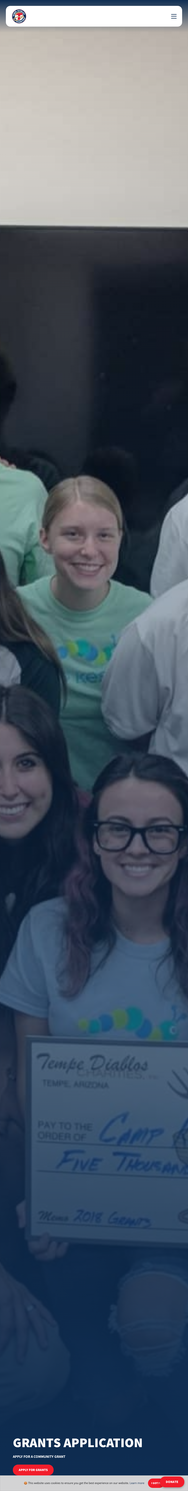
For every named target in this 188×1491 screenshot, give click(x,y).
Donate (172, 1482)
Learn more (137, 1483)
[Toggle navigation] (174, 16)
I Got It (156, 1483)
